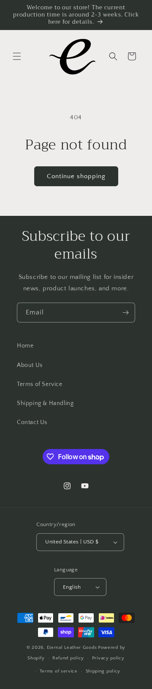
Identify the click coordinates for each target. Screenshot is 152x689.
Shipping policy (103, 671)
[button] (17, 56)
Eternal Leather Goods (72, 647)
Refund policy (68, 658)
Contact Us (32, 422)
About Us (30, 365)
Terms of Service (39, 384)
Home (25, 345)
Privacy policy (108, 658)
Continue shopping (76, 176)
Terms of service (59, 671)
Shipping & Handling (45, 403)
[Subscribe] (125, 312)
